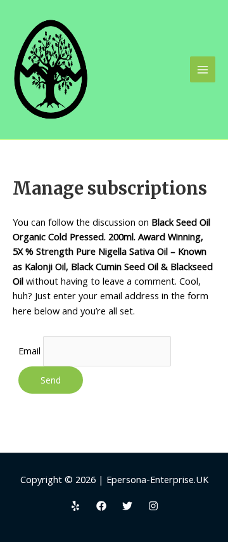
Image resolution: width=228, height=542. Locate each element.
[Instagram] (153, 506)
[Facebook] (101, 506)
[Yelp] (75, 506)
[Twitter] (127, 506)
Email (29, 350)
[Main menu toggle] (202, 69)
